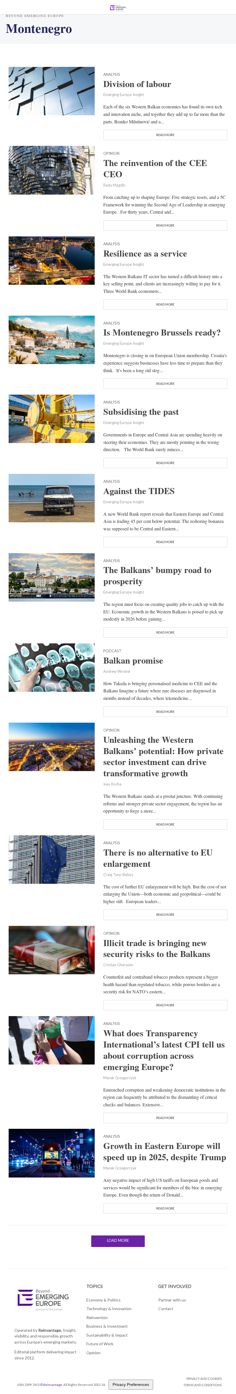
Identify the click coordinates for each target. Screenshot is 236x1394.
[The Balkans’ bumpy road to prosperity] (52, 576)
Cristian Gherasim (118, 964)
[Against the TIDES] (52, 497)
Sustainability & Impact (107, 1335)
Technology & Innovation (109, 1308)
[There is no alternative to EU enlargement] (52, 859)
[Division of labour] (52, 90)
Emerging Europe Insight (123, 94)
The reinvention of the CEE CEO (155, 168)
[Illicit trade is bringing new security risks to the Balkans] (52, 949)
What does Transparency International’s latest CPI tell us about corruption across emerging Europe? (164, 1049)
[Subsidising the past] (52, 418)
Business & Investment (107, 1326)
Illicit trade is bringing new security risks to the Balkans (156, 948)
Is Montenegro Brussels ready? (162, 332)
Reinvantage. (50, 1330)
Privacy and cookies (204, 1378)
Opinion (111, 154)
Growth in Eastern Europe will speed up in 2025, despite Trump (164, 1151)
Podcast (112, 651)
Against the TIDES (139, 490)
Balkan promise (133, 660)
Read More (165, 135)
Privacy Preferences (131, 1384)
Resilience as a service (145, 253)
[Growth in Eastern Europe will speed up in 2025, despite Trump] (52, 1152)
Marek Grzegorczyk (119, 1077)
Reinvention (97, 1317)
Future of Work (99, 1343)
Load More (118, 1240)
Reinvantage (52, 1385)
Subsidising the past (141, 411)
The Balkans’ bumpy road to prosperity (157, 575)
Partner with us (172, 1299)
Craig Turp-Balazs (118, 874)
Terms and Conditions (202, 1385)
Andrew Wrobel (116, 671)
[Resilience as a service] (52, 260)
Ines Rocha (112, 784)
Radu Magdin (114, 185)
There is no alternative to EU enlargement (158, 858)
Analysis (111, 75)
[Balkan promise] (52, 667)
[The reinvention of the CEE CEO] (52, 169)
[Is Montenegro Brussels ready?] (52, 339)
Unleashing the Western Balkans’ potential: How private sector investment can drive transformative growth (163, 756)
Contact (165, 1308)
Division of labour (137, 83)
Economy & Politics (103, 1299)
